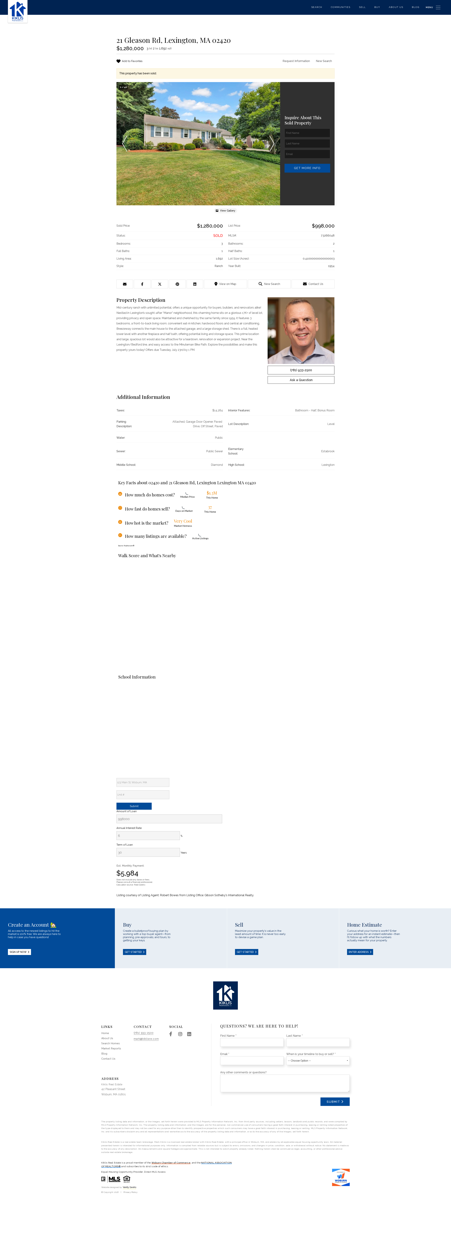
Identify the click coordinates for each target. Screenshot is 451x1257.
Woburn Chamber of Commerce (171, 1162)
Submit (333, 1101)
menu (429, 7)
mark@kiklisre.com (146, 1038)
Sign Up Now (18, 952)
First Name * (228, 1035)
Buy (377, 7)
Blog (415, 7)
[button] (124, 143)
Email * (224, 1054)
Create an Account (57, 938)
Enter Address (359, 952)
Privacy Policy (130, 1192)
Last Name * (294, 1035)
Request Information (296, 61)
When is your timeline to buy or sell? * (311, 1054)
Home (105, 1033)
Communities (340, 7)
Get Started (133, 952)
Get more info (307, 168)
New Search (324, 61)
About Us (396, 7)
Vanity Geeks (129, 1187)
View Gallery (227, 210)
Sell (362, 7)
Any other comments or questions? (243, 1072)
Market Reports (111, 1048)
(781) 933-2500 (301, 370)
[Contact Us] (301, 380)
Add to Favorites (132, 61)
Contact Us (315, 284)
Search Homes (110, 1043)
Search (316, 7)
